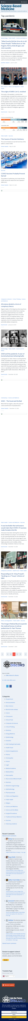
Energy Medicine (10, 734)
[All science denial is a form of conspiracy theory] (14, 244)
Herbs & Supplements (12, 751)
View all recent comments (9, 836)
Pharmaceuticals (10, 792)
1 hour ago (23, 852)
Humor (8, 761)
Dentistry (8, 730)
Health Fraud (16, 570)
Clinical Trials (9, 720)
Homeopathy (9, 758)
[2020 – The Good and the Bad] (14, 387)
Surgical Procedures (11, 813)
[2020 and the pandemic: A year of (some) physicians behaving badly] (14, 338)
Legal (7, 765)
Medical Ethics (10, 772)
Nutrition (8, 782)
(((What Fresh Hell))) (13, 880)
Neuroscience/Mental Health (13, 779)
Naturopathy (9, 775)
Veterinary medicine (11, 824)
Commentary (4, 398)
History (8, 754)
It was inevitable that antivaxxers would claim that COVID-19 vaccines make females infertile (13, 528)
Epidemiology (4, 38)
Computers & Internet (6, 299)
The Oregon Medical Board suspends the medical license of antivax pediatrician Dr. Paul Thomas (14, 626)
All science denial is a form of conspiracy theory (11, 305)
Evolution (8, 740)
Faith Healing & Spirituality (13, 744)
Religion (8, 803)
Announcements (10, 702)
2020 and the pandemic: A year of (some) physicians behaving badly (12, 355)
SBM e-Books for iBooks (12, 675)
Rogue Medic (12, 857)
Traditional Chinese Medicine (14, 817)
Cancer (8, 713)
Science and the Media (12, 810)
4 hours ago (15, 940)
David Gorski (4, 112)
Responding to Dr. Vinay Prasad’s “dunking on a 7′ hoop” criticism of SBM (12, 576)
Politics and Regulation (14, 86)
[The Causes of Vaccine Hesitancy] (14, 125)
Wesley (10, 839)
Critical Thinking (17, 299)
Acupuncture (9, 699)
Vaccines (11, 136)
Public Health (12, 38)
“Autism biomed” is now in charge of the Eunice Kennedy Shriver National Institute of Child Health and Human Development (15, 872)
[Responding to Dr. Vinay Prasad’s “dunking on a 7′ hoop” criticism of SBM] (14, 560)
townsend (11, 901)
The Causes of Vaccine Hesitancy (12, 139)
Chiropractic (9, 716)
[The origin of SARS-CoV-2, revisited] (14, 76)
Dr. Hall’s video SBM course (8, 680)
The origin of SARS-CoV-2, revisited (13, 92)
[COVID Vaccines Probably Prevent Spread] (14, 159)
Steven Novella (4, 146)
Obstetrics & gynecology (12, 786)
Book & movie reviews (12, 709)
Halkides (10, 920)
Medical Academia (11, 768)
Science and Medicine (21, 38)
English (7, 976)
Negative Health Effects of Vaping (13, 852)
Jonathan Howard (5, 62)
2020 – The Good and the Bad (11, 401)
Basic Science (4, 86)
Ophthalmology (10, 789)
